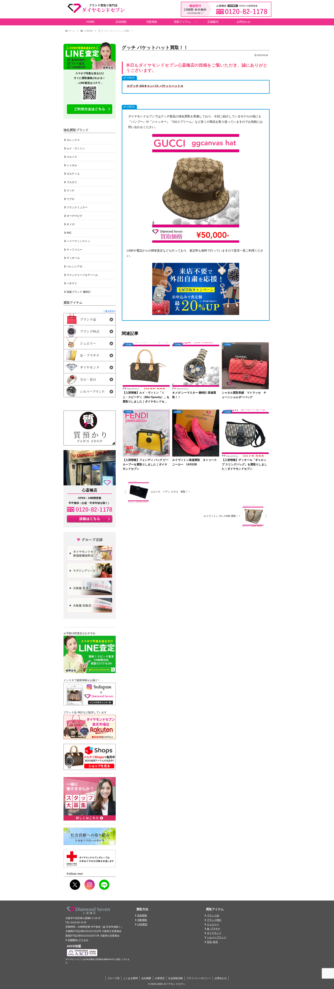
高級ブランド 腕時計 (78, 291)
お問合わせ (220, 978)
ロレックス (73, 139)
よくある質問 (130, 978)
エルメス (71, 156)
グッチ (70, 190)
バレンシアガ (74, 266)
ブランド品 (213, 915)
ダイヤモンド (214, 933)
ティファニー (74, 249)
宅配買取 (142, 920)
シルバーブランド (216, 937)
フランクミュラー (77, 207)
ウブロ (70, 198)
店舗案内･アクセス (78, 940)
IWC (69, 232)
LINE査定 (142, 924)
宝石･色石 (212, 941)
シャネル (71, 165)
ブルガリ (71, 182)
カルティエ (73, 173)
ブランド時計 (214, 920)
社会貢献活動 (175, 978)
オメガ (70, 224)
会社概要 (146, 978)
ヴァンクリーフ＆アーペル (82, 274)
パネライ (71, 283)
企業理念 (160, 978)
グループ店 (113, 978)
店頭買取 (142, 915)
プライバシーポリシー (198, 978)
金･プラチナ (213, 928)
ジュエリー (213, 924)
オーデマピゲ (74, 215)
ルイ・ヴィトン (75, 148)
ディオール (73, 257)
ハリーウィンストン (78, 241)
